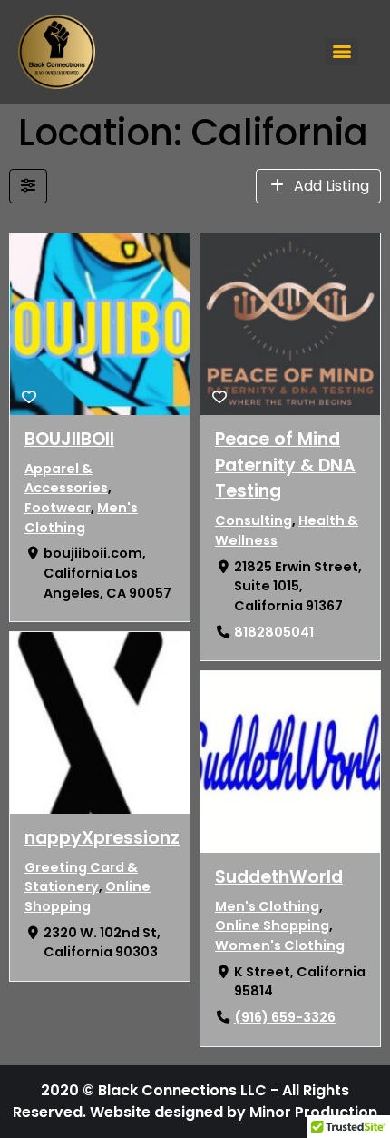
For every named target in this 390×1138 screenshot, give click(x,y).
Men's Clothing (81, 518)
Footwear (57, 508)
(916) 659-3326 (285, 1018)
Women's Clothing (280, 945)
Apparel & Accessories (66, 479)
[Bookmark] (29, 398)
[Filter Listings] (28, 186)
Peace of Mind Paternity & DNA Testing (285, 465)
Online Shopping (87, 897)
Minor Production (313, 1112)
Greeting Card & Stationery (81, 877)
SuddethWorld (279, 877)
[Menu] (342, 51)
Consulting (253, 520)
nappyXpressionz (102, 838)
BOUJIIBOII (69, 439)
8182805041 (274, 632)
